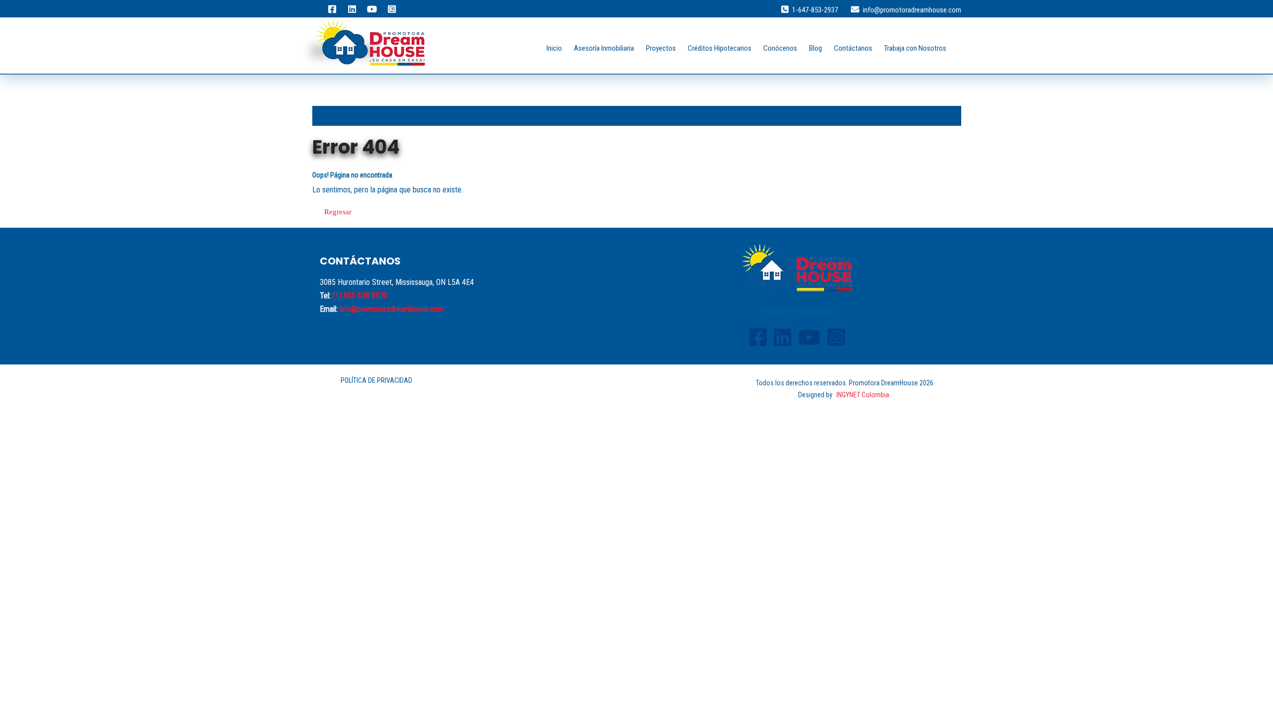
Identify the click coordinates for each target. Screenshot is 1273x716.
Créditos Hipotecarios (719, 48)
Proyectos (661, 48)
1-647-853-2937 (815, 9)
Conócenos (780, 48)
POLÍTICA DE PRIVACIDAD (376, 380)
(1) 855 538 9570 (360, 295)
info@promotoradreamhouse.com (912, 9)
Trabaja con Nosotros (915, 48)
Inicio (554, 48)
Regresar (338, 212)
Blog (815, 48)
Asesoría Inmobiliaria (604, 48)
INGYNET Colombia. (863, 395)
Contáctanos (853, 48)
